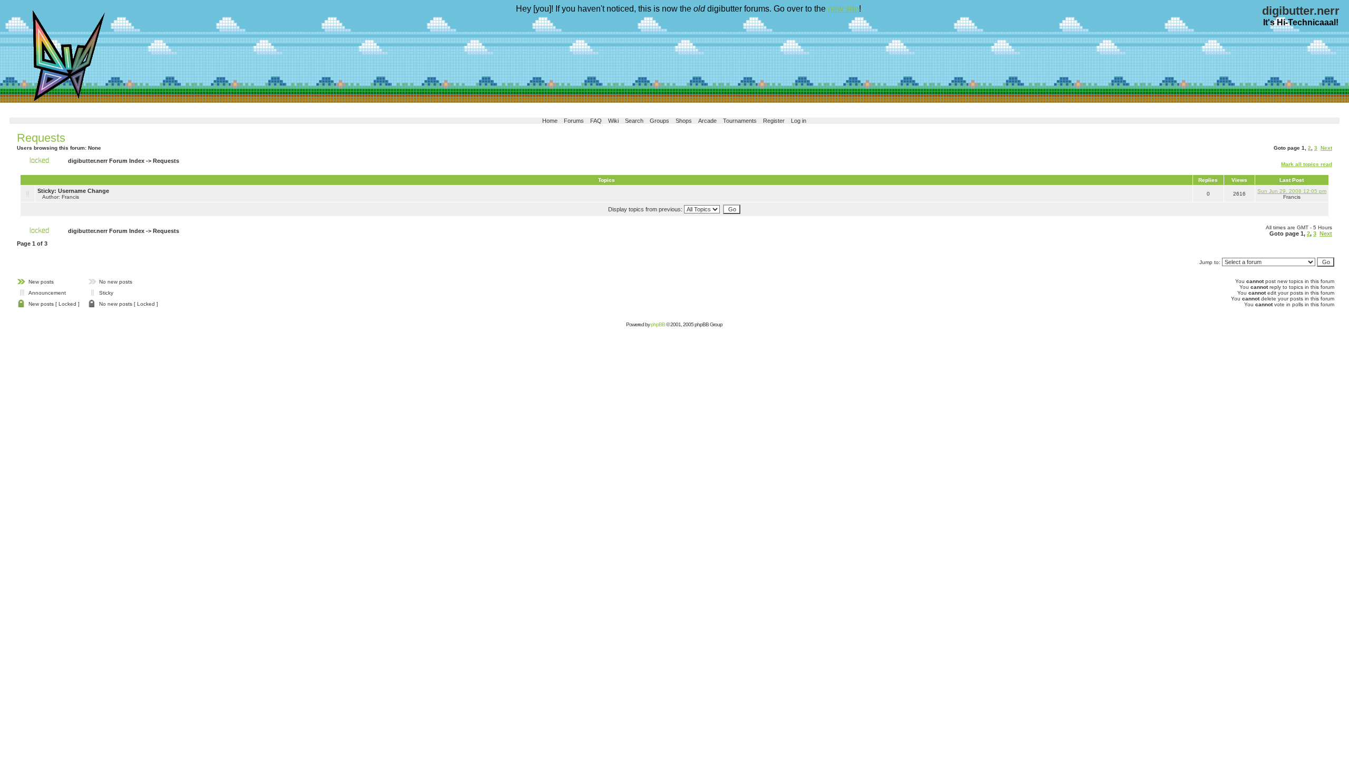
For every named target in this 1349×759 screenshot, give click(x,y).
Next (1326, 148)
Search (634, 121)
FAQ (596, 121)
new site (843, 8)
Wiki (613, 121)
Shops (684, 121)
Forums (574, 121)
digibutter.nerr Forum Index (106, 161)
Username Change (83, 191)
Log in (798, 121)
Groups (659, 121)
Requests (41, 137)
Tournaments (740, 121)
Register (774, 121)
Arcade (707, 121)
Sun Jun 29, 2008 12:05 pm (1291, 191)
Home (550, 121)
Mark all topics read (1306, 164)
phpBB (658, 324)
